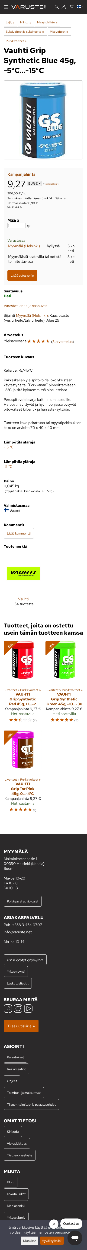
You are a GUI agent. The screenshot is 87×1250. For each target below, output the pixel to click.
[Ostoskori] (72, 7)
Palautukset (15, 1057)
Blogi (10, 1182)
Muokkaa (29, 1240)
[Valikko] (6, 7)
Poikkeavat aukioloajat (22, 901)
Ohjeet (12, 1081)
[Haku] (57, 7)
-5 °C (8, 466)
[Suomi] (80, 7)
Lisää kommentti (19, 533)
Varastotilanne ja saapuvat (25, 305)
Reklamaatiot (16, 1069)
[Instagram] (18, 1009)
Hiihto (25, 22)
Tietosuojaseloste (19, 1155)
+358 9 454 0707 (27, 924)
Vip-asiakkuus (17, 1143)
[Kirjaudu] (63, 7)
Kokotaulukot (16, 1194)
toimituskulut (51, 183)
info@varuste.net (18, 932)
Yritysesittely (16, 1217)
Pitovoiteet (59, 31)
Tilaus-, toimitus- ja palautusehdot (31, 1104)
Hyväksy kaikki (52, 1240)
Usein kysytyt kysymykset (25, 960)
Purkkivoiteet (16, 41)
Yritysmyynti (16, 971)
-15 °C (9, 447)
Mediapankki (16, 1205)
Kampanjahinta (21, 174)
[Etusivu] (30, 7)
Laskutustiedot (18, 983)
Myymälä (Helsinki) (24, 246)
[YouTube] (28, 1009)
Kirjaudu (13, 1131)
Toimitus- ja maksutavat (24, 1092)
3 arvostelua (62, 341)
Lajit (10, 22)
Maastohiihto (47, 22)
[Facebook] (8, 1009)
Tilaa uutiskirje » (21, 1026)
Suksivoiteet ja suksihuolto (25, 31)
